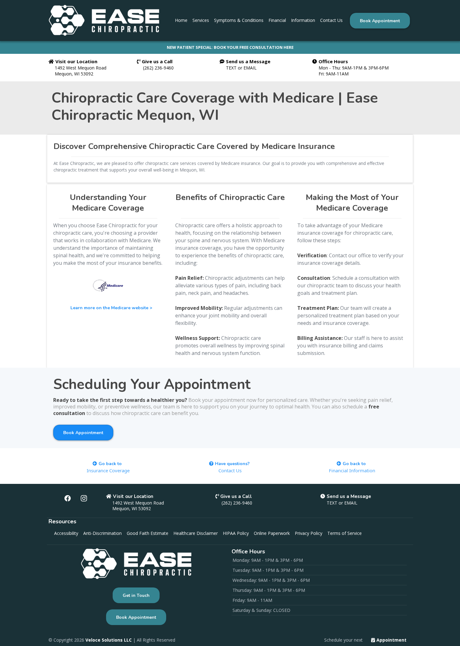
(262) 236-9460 (158, 68)
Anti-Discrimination (102, 533)
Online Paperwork (272, 533)
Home (181, 20)
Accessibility (66, 533)
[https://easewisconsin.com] (104, 20)
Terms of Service (344, 533)
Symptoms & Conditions (238, 20)
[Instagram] (84, 498)
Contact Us (331, 20)
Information (303, 20)
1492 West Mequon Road (80, 68)
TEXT (232, 68)
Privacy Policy (308, 533)
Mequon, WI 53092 (74, 74)
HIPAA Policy (236, 533)
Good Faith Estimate (147, 533)
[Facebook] (67, 498)
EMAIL (250, 68)
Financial (277, 20)
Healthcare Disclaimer (195, 533)
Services (200, 20)
